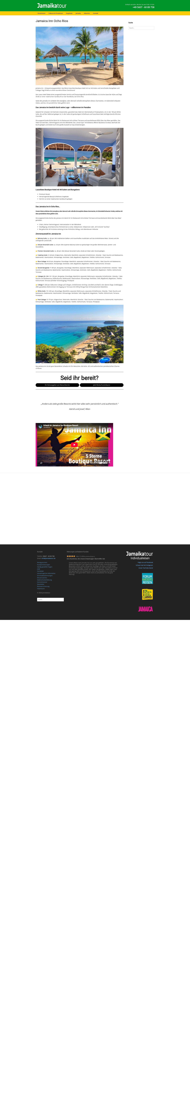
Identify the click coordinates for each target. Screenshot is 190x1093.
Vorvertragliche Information (46, 573)
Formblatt (40, 571)
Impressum (41, 589)
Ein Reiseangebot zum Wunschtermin (57, 385)
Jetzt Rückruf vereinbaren (101, 385)
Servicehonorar (42, 582)
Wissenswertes (42, 578)
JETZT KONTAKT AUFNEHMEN (97, 502)
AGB (38, 569)
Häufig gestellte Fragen (44, 567)
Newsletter (40, 584)
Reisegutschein (42, 562)
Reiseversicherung (43, 586)
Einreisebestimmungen (45, 575)
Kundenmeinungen (43, 565)
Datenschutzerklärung (44, 580)
